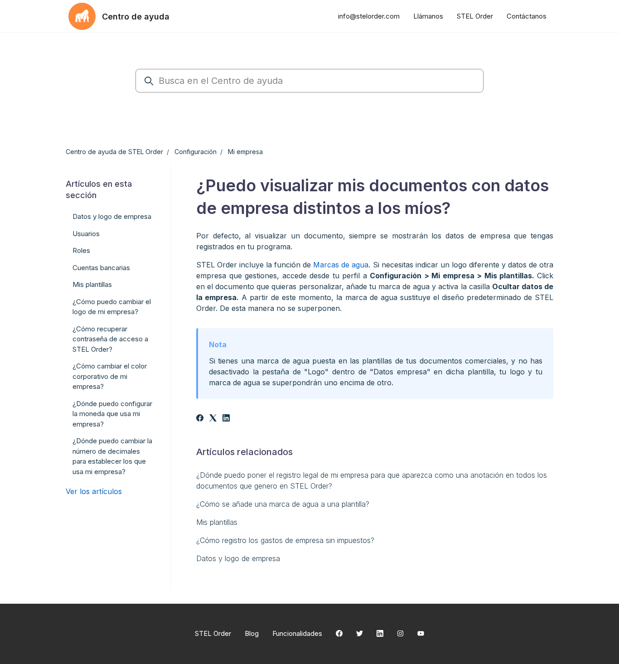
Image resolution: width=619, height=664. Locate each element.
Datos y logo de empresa (238, 558)
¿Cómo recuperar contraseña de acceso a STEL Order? (110, 339)
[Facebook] (199, 418)
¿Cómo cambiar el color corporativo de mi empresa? (110, 376)
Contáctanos (526, 16)
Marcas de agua (340, 264)
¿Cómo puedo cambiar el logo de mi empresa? (112, 306)
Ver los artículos (94, 491)
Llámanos (428, 16)
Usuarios (86, 233)
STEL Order (475, 16)
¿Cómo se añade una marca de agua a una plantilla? (282, 504)
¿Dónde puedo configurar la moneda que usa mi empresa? (112, 413)
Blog (252, 633)
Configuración (195, 151)
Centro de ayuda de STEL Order (114, 151)
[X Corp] (213, 418)
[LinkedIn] (226, 418)
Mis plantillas (216, 522)
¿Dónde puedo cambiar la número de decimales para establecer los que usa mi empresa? (112, 456)
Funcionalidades (297, 633)
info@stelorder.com (369, 16)
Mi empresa (245, 151)
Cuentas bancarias (101, 267)
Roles (81, 250)
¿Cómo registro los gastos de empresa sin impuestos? (285, 540)
